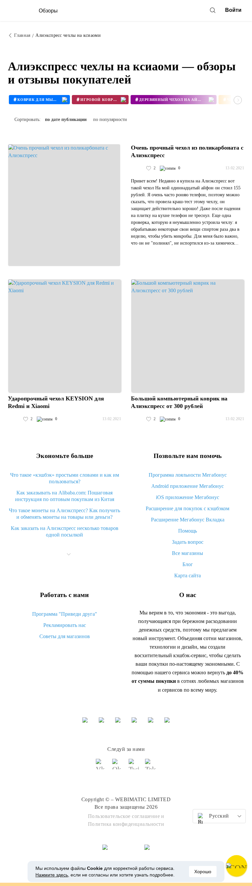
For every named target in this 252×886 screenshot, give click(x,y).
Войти (233, 10)
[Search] (212, 10)
